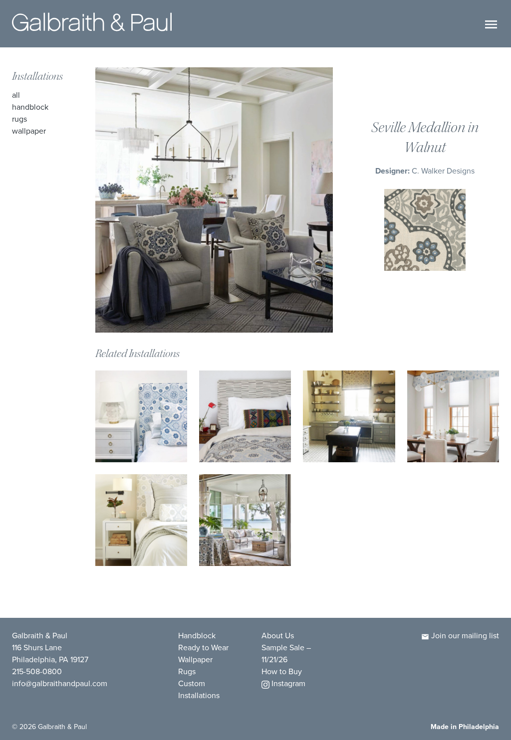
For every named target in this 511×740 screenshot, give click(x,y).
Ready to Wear (203, 647)
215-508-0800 (37, 671)
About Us (277, 635)
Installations (37, 76)
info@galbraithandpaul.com (59, 683)
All (16, 95)
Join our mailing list (464, 635)
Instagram (287, 683)
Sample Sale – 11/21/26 (286, 653)
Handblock (30, 107)
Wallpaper (29, 131)
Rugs (19, 119)
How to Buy (281, 671)
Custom (191, 683)
